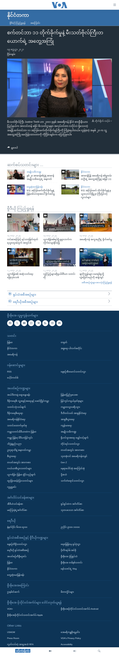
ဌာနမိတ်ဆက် (13, 592)
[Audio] (74, 651)
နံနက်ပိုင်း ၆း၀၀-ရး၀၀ (17, 527)
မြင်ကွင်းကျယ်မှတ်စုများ (72, 401)
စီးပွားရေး (11, 456)
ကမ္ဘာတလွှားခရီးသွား (70, 407)
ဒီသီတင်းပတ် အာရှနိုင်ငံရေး (73, 413)
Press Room (13, 638)
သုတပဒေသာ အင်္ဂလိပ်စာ (72, 510)
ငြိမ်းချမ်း (11, 54)
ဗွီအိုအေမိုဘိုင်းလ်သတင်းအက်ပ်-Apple (25, 615)
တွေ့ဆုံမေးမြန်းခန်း (35, 187)
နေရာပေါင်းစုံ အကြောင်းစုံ (73, 468)
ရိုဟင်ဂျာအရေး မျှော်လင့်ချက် (74, 437)
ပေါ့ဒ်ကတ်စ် (12, 377)
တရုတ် (64, 342)
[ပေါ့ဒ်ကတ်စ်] (52, 323)
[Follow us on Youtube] (24, 323)
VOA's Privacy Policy (71, 638)
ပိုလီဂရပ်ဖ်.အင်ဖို (68, 550)
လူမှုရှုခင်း (11, 487)
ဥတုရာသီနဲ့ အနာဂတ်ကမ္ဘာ (19, 450)
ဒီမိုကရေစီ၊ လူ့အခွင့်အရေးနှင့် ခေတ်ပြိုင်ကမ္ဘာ (28, 401)
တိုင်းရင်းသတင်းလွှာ (70, 444)
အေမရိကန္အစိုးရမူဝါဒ (70, 632)
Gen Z (64, 462)
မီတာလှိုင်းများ (67, 592)
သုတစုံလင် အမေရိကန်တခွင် (74, 456)
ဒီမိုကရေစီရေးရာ (15, 413)
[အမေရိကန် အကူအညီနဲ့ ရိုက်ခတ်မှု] (95, 222)
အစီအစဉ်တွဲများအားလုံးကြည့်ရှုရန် (97, 282)
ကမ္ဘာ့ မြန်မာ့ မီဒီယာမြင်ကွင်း (20, 437)
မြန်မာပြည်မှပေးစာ (69, 395)
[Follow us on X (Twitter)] (17, 323)
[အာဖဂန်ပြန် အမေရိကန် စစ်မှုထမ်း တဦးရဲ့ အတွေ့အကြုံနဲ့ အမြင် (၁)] (70, 174)
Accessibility (67, 644)
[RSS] (45, 323)
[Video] (50, 651)
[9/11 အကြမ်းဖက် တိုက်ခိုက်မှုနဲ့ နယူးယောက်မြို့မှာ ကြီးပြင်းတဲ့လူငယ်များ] (70, 189)
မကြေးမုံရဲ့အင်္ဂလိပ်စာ (17, 510)
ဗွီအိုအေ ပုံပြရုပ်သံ (69, 556)
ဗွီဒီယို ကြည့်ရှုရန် (17, 23)
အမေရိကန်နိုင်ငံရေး (16, 419)
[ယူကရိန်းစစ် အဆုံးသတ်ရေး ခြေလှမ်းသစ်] (23, 257)
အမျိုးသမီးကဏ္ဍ (34, 172)
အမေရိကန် (12, 354)
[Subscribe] (59, 323)
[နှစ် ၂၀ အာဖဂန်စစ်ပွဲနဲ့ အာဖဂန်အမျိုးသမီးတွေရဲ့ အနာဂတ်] (16, 174)
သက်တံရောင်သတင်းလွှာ (72, 481)
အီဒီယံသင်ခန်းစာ (15, 504)
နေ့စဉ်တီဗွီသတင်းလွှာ (17, 544)
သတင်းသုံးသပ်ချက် (16, 407)
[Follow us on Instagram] (31, 323)
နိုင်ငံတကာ (85, 172)
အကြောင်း (35, 23)
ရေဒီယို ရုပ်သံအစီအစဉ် (18, 550)
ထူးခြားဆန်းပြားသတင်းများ (20, 481)
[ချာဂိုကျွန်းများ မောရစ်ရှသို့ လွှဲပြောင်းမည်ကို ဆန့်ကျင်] (95, 257)
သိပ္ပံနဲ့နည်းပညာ (14, 444)
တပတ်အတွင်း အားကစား (19, 462)
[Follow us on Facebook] (10, 323)
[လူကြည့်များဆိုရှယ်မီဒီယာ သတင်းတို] (59, 257)
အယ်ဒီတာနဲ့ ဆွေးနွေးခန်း (18, 395)
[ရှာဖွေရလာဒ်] (99, 651)
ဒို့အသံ (64, 474)
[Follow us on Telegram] (38, 323)
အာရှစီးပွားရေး (68, 419)
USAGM (11, 632)
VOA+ (10, 609)
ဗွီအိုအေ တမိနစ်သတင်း (71, 562)
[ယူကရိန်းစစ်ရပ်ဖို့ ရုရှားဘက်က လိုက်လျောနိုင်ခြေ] (59, 222)
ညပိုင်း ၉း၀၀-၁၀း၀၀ (70, 527)
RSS (9, 371)
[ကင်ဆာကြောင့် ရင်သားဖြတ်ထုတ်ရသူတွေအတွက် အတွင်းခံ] (23, 222)
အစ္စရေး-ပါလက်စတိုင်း (71, 348)
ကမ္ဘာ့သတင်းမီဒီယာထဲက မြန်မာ (21, 431)
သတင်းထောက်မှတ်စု (17, 425)
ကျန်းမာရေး (66, 425)
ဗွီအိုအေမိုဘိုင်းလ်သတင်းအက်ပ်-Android (79, 609)
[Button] (12, 148)
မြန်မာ (10, 342)
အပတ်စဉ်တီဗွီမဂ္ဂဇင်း (16, 556)
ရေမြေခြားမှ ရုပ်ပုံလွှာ (70, 544)
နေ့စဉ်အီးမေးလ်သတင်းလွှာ (73, 371)
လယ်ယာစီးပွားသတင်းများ (19, 468)
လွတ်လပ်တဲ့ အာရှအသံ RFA (20, 644)
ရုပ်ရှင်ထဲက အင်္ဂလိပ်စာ (71, 504)
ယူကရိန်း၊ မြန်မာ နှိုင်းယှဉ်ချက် (21, 474)
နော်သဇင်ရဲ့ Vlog (69, 568)
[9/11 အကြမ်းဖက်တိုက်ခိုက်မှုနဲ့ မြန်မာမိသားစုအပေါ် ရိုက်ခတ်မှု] (16, 189)
